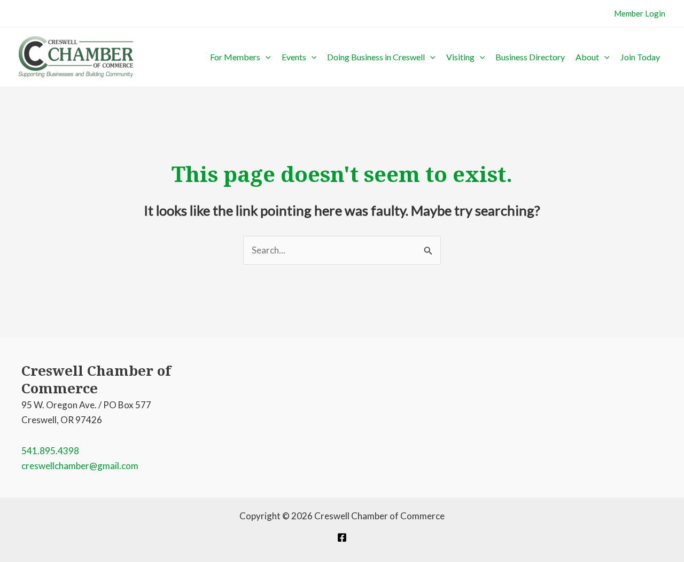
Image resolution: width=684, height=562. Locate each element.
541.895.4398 (50, 450)
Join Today (640, 57)
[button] (265, 57)
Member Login (639, 13)
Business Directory (530, 57)
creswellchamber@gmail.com (79, 465)
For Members (235, 57)
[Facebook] (342, 537)
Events (294, 57)
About (587, 57)
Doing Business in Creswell (376, 57)
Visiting (460, 57)
